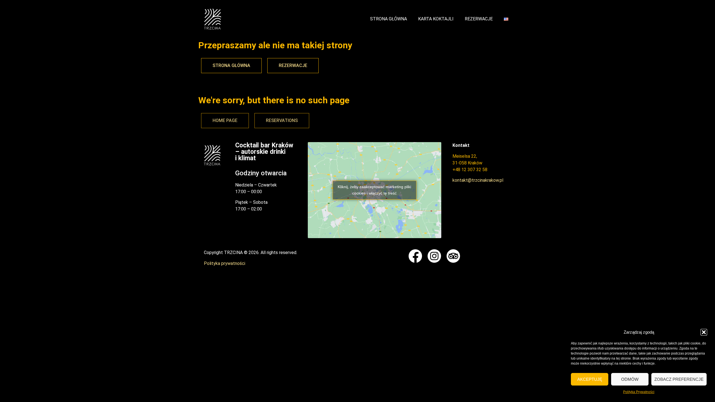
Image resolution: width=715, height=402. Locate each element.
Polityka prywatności (224, 263)
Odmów (629, 379)
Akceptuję (589, 379)
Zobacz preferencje (679, 379)
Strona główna (388, 18)
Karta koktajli (436, 18)
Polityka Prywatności (638, 392)
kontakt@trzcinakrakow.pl (477, 180)
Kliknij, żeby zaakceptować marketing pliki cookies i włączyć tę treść (374, 190)
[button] (704, 332)
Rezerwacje (479, 18)
